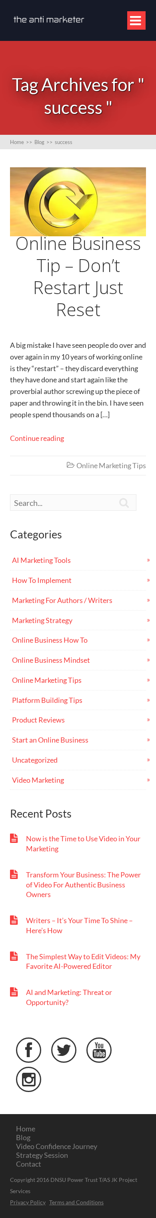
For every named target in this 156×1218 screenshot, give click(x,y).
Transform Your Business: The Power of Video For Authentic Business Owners (83, 884)
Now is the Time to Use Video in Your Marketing (83, 843)
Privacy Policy (28, 1202)
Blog (23, 1137)
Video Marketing (38, 779)
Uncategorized (35, 759)
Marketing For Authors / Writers (62, 600)
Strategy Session (42, 1155)
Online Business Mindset (51, 660)
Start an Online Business (50, 739)
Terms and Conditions (76, 1202)
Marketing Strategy (42, 620)
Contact (28, 1163)
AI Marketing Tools (41, 560)
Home (25, 1128)
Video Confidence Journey (56, 1146)
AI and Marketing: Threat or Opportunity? (69, 997)
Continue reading (37, 438)
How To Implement (42, 580)
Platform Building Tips (47, 700)
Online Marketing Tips (111, 465)
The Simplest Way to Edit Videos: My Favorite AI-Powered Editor (83, 961)
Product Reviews (38, 719)
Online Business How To (50, 639)
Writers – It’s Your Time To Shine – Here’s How (79, 925)
